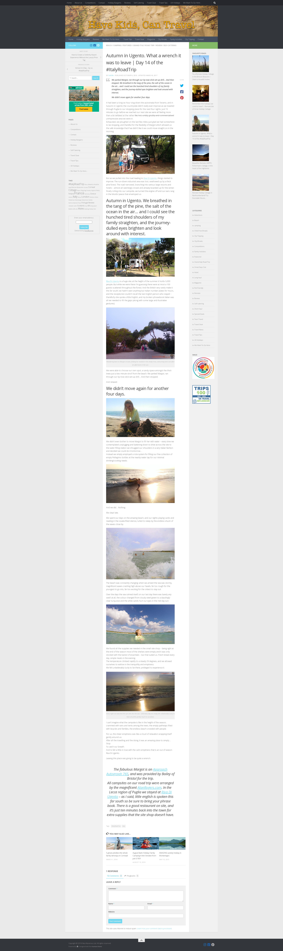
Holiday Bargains (114, 3)
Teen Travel (198, 319)
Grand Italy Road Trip (143, 45)
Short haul (198, 309)
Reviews (127, 3)
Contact (102, 3)
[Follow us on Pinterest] (98, 45)
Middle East (72, 200)
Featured (127, 45)
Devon (78, 190)
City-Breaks (162, 39)
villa (76, 209)
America (91, 184)
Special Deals (199, 314)
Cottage (73, 190)
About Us (78, 3)
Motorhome (85, 200)
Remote (197, 293)
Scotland (80, 205)
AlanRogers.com (149, 787)
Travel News (198, 329)
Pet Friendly (198, 288)
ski (88, 205)
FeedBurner (89, 230)
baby (70, 187)
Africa (86, 184)
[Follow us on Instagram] (91, 45)
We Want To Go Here (202, 345)
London (85, 196)
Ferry (97, 190)
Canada (86, 187)
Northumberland (73, 203)
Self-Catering (139, 3)
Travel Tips (163, 3)
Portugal (84, 202)
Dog (82, 190)
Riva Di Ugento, (150, 178)
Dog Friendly (87, 190)
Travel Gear (151, 3)
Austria (96, 184)
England (93, 190)
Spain (95, 206)
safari (75, 206)
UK (74, 209)
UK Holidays (175, 3)
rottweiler (71, 206)
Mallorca (92, 197)
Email (150, 904)
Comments (115, 876)
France (79, 193)
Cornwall (91, 187)
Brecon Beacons (77, 187)
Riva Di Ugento (112, 281)
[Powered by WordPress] (77, 946)
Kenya (79, 197)
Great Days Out (200, 267)
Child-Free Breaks (201, 231)
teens (71, 209)
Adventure (198, 215)
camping (117, 45)
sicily (85, 206)
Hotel (196, 272)
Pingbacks (132, 876)
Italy (123, 826)
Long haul (198, 277)
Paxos (79, 203)
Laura (111, 75)
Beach (109, 45)
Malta (96, 197)
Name (111, 904)
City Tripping (190, 39)
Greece (93, 193)
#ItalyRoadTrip (116, 826)
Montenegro (78, 200)
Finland (71, 193)
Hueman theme (97, 946)
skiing (91, 206)
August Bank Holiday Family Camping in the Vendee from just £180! (144, 855)
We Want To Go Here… (192, 3)
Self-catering (169, 45)
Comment (112, 889)
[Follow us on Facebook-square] (94, 45)
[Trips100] (201, 403)
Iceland (70, 197)
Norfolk (90, 200)
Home (69, 3)
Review (159, 45)
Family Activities (176, 39)
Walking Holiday (88, 209)
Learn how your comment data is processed (154, 928)
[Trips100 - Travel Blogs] (201, 397)
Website (111, 912)
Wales (81, 208)
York (95, 209)
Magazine (151, 39)
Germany (87, 194)
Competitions (90, 3)
